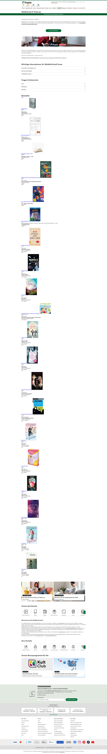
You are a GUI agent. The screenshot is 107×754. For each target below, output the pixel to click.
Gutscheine (23, 89)
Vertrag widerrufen (53, 714)
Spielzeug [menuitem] (64, 8)
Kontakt (39, 722)
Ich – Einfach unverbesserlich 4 (27, 201)
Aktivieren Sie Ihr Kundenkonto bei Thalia (69, 591)
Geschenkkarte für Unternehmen (77, 729)
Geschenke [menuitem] (82, 8)
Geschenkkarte (73, 727)
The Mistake (23, 543)
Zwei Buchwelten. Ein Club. (37, 667)
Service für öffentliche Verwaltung (44, 733)
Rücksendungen (41, 726)
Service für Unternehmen (43, 731)
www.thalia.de (61, 623)
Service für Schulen (41, 727)
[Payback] (60, 742)
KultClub (72, 736)
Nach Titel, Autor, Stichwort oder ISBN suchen (59, 1)
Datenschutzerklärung (58, 733)
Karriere (23, 722)
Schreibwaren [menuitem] (69, 8)
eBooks (73, 612)
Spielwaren (63, 612)
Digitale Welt (73, 733)
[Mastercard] (21, 742)
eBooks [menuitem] (46, 8)
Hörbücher (82, 612)
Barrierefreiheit (24, 731)
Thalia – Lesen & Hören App (75, 722)
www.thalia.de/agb (39, 635)
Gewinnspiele (44, 647)
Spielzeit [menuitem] (59, 8)
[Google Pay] (37, 742)
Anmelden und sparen (71, 699)
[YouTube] (92, 742)
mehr (22, 97)
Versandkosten (62, 752)
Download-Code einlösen (59, 727)
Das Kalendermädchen (25, 135)
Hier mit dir (23, 294)
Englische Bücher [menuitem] (28, 8)
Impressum (23, 733)
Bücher (35, 612)
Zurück (22, 612)
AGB (22, 735)
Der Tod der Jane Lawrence (26, 389)
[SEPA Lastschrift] (28, 742)
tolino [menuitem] (50, 8)
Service (39, 718)
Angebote (82, 647)
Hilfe (39, 720)
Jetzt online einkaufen (53, 30)
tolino (22, 83)
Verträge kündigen (57, 731)
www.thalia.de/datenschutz (51, 635)
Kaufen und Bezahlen (58, 722)
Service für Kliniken (42, 735)
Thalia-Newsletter (62, 631)
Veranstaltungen (73, 735)
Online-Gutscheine (58, 726)
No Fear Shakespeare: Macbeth (27, 414)
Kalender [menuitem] (75, 8)
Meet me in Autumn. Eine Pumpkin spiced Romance (30, 177)
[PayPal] (51, 742)
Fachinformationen (25, 726)
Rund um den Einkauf (58, 718)
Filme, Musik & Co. (25, 612)
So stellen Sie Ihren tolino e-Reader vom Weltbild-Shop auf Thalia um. (53, 57)
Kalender (44, 612)
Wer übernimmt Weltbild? (26, 71)
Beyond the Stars (24, 517)
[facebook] (74, 742)
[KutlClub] (68, 742)
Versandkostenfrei (63, 647)
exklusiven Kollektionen (71, 628)
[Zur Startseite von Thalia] (27, 2)
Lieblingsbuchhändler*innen (76, 724)
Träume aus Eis (24, 337)
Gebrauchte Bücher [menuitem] (41, 8)
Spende (35, 647)
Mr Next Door (24, 363)
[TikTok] (88, 742)
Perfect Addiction (24, 270)
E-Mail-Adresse (41, 697)
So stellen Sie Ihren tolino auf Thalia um (37, 591)
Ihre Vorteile (72, 718)
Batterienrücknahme (42, 724)
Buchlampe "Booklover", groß (26, 153)
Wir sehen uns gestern (25, 245)
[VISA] (15, 742)
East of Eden (23, 569)
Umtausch (73, 647)
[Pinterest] (83, 742)
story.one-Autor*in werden (75, 726)
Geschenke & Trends (54, 612)
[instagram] (79, 742)
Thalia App (72, 720)
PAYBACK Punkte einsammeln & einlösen (69, 667)
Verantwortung (24, 729)
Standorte (23, 727)
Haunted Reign (24, 108)
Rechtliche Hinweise (42, 694)
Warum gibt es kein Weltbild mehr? (28, 68)
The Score (23, 440)
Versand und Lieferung (58, 724)
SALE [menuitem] (78, 8)
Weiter (84, 8)
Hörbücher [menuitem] (54, 8)
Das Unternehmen (25, 720)
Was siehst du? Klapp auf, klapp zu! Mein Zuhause (30, 313)
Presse (22, 724)
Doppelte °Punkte (25, 647)
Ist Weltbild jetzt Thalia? (26, 74)
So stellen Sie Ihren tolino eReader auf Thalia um (53, 14)
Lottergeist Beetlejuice (25, 221)
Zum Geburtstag (54, 647)
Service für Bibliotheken (42, 729)
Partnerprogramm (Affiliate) (76, 731)
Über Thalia (23, 718)
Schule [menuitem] (34, 8)
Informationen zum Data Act (59, 735)
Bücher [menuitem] (23, 8)
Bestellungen (24, 86)
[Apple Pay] (44, 742)
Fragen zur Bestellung (58, 720)
